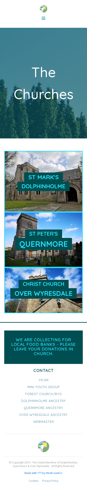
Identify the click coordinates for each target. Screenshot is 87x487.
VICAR (44, 380)
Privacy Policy (50, 481)
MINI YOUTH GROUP (43, 387)
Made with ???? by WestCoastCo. (43, 473)
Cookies (33, 481)
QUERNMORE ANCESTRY (43, 408)
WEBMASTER (43, 422)
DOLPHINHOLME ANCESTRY (43, 401)
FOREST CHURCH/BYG (43, 394)
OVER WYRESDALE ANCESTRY (43, 415)
